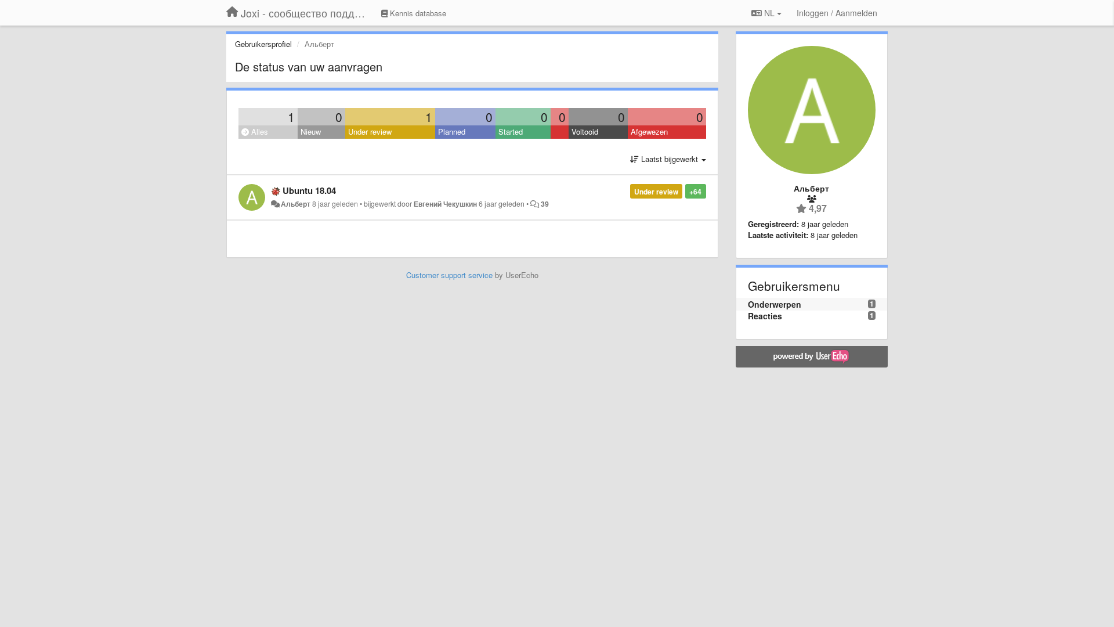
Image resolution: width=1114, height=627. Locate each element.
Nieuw (311, 131)
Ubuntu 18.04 (309, 190)
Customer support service (449, 274)
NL (769, 13)
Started (510, 131)
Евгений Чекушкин (445, 204)
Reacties (765, 316)
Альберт (295, 204)
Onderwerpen (774, 304)
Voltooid (585, 131)
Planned (451, 131)
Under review (370, 131)
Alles (258, 131)
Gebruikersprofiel (263, 43)
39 (545, 204)
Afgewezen (649, 131)
